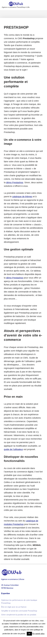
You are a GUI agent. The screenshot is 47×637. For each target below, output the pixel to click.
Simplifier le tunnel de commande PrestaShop (19, 611)
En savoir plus (38, 634)
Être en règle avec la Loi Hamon (13, 607)
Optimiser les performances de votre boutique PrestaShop (19, 601)
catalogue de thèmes (22, 196)
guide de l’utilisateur (13, 449)
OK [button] (29, 634)
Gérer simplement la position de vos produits (18, 615)
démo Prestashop (14, 182)
